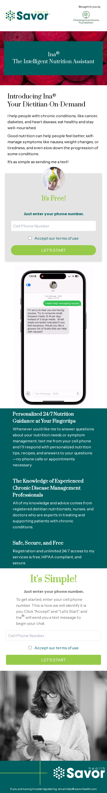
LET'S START (53, 250)
